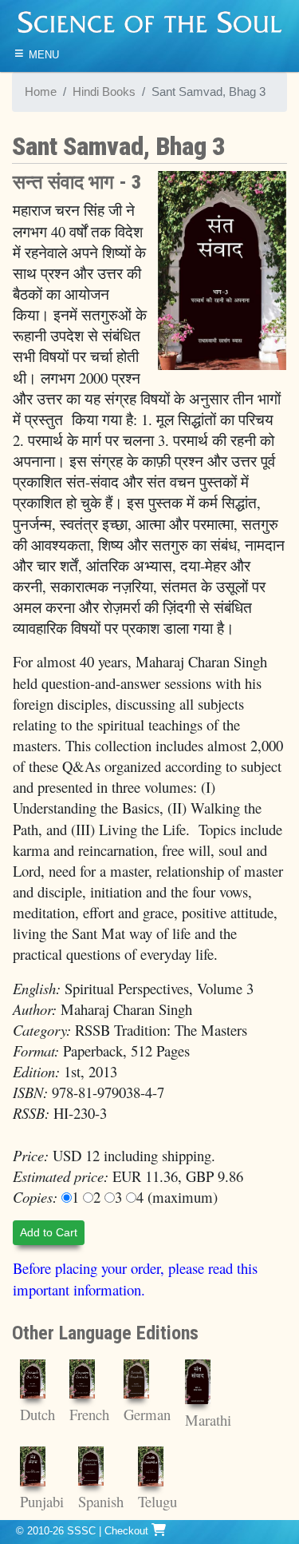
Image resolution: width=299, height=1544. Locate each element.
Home (41, 92)
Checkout (127, 1531)
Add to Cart (48, 1232)
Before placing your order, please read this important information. (135, 1278)
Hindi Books (104, 92)
